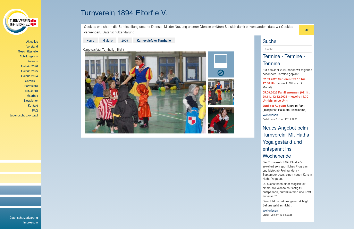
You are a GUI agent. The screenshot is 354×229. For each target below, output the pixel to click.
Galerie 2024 (29, 76)
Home (90, 40)
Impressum (30, 222)
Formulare (31, 86)
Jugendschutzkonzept (24, 115)
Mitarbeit (32, 95)
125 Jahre (31, 91)
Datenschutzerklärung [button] (118, 32)
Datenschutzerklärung (23, 217)
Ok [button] (307, 30)
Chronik (30, 81)
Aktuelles (32, 41)
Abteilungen (28, 56)
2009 (124, 40)
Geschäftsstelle (28, 51)
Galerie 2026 (29, 66)
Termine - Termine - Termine (284, 59)
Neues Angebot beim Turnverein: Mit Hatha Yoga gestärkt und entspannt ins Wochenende (286, 141)
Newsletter (31, 100)
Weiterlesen (270, 115)
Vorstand (32, 46)
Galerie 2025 (29, 71)
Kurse (31, 61)
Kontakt (33, 105)
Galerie (108, 40)
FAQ (35, 110)
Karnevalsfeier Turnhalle (154, 40)
